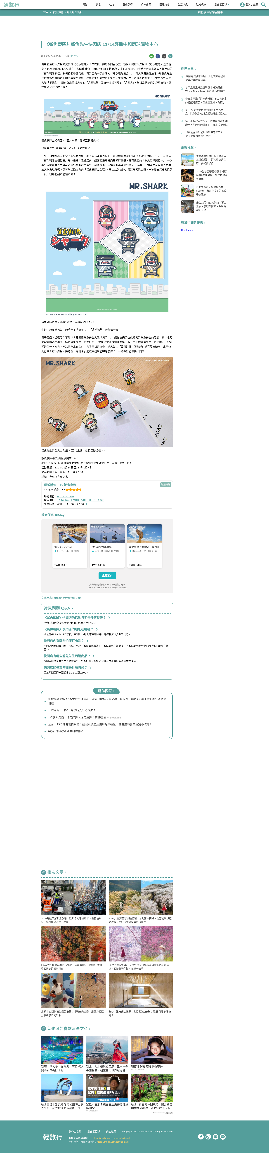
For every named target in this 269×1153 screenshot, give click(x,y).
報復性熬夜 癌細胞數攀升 (147, 1066)
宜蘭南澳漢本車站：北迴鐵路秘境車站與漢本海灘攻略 (206, 78)
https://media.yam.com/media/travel (111, 1138)
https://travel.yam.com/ (68, 598)
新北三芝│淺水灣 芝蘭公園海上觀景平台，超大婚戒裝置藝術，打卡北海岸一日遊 (62, 1106)
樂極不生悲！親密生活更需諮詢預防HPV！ (107, 1106)
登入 (247, 4)
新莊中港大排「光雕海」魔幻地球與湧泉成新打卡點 (62, 1068)
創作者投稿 (75, 1131)
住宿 (111, 4)
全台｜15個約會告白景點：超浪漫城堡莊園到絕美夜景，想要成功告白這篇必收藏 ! (99, 724)
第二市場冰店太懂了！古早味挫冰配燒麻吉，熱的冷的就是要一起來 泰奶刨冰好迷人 (206, 123)
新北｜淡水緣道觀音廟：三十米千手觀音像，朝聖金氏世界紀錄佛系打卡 (107, 1068)
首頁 (45, 12)
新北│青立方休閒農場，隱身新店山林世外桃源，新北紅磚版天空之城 (152, 1106)
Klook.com (187, 230)
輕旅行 (11, 5)
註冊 (255, 4)
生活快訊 (183, 4)
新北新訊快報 (74, 12)
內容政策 (111, 1131)
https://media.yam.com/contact (112, 1142)
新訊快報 (58, 12)
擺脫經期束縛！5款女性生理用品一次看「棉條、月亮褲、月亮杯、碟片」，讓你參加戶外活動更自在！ (107, 701)
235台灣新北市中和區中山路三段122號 (80, 500)
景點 (85, 4)
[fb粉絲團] (201, 1137)
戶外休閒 (146, 4)
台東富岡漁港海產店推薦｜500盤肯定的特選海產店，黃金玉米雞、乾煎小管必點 (206, 101)
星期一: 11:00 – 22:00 (71, 504)
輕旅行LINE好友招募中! (210, 12)
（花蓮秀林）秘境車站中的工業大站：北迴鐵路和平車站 (204, 134)
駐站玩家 (201, 4)
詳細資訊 (165, 485)
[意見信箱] (215, 1137)
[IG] (208, 1137)
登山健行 (128, 4)
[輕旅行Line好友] (223, 1137)
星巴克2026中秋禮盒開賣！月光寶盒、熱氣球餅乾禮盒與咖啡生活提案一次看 (206, 112)
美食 (98, 4)
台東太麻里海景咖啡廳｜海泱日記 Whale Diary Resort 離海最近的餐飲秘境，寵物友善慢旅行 (206, 89)
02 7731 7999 (65, 496)
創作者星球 (221, 4)
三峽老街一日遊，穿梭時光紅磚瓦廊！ (72, 710)
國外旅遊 (164, 4)
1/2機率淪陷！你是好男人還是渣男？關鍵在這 (77, 717)
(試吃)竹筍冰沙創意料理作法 (65, 731)
